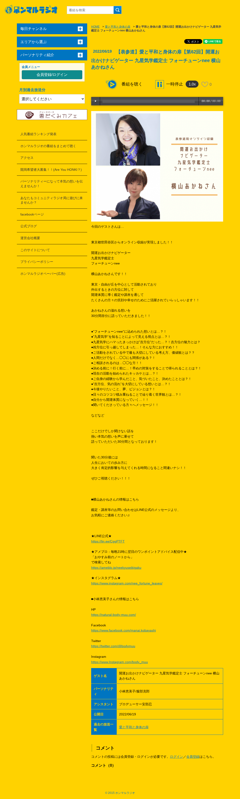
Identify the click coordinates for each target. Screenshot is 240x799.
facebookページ (32, 214)
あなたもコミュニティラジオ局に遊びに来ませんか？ (51, 200)
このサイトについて (35, 250)
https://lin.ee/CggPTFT (108, 541)
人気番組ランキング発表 (38, 134)
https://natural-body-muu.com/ (113, 615)
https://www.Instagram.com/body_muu (119, 662)
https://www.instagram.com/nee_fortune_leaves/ (126, 583)
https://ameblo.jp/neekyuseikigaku (116, 567)
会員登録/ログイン (52, 75)
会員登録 (192, 756)
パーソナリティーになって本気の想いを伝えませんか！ (51, 183)
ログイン (176, 756)
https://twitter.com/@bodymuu (113, 646)
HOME (95, 26)
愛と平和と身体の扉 (117, 26)
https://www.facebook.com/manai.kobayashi (123, 630)
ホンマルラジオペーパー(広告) (42, 273)
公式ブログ (28, 226)
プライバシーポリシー (36, 262)
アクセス (27, 158)
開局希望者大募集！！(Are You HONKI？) (51, 169)
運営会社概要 (30, 238)
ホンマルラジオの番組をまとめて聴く (48, 146)
